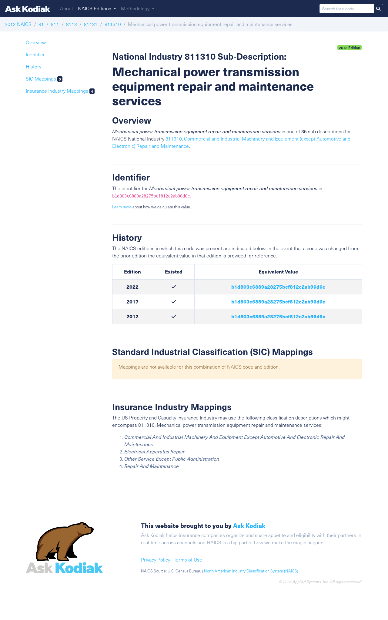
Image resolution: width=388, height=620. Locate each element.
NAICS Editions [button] (95, 8)
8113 (71, 24)
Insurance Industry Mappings (59, 91)
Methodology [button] (136, 8)
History (33, 66)
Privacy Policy (155, 559)
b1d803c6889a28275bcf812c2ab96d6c (278, 286)
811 (55, 24)
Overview (36, 42)
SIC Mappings (43, 78)
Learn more (122, 207)
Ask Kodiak (249, 525)
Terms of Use (188, 559)
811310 (113, 24)
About (66, 8)
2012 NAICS (18, 24)
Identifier (35, 54)
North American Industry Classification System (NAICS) (251, 571)
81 (41, 24)
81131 (91, 24)
